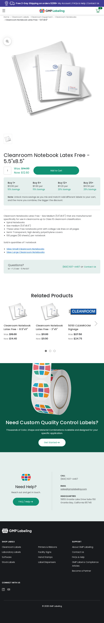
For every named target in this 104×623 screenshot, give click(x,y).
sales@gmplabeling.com (74, 489)
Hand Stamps (45, 557)
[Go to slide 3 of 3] (54, 351)
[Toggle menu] (3, 10)
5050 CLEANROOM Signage (79, 327)
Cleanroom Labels (11, 547)
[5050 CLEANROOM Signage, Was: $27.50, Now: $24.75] (82, 311)
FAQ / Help (24, 501)
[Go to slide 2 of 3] (50, 351)
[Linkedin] (3, 589)
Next (96, 323)
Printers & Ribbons (47, 547)
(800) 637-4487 (71, 266)
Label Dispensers (47, 562)
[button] (7, 41)
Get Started (50, 442)
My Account (64, 3)
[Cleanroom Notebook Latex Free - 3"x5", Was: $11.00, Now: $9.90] (50, 311)
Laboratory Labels (11, 552)
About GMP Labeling (82, 547)
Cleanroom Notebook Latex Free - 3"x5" (49, 327)
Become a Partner (81, 570)
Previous (4, 323)
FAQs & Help (78, 3)
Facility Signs (44, 552)
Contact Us (93, 3)
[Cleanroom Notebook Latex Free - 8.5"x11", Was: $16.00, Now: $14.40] (18, 311)
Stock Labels (8, 562)
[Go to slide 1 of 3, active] (46, 351)
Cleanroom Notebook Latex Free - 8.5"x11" (17, 327)
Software (7, 557)
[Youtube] (8, 589)
